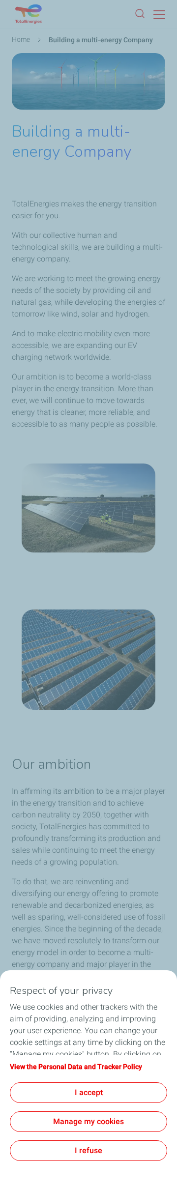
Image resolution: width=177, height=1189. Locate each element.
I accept (89, 1092)
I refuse (88, 1150)
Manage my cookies (88, 1121)
